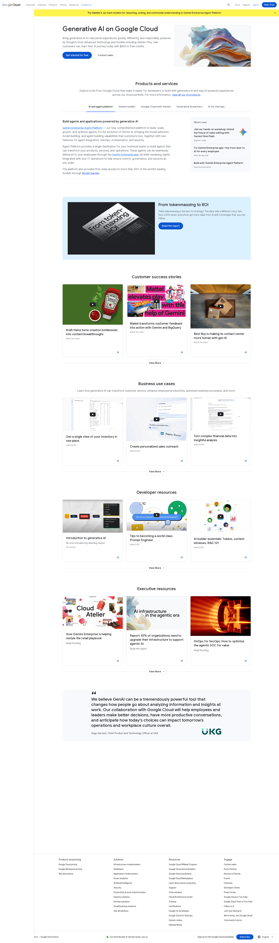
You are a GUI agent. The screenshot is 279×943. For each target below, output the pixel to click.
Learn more (156, 836)
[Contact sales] (105, 55)
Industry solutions (122, 897)
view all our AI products (186, 94)
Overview (30, 4)
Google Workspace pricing (70, 869)
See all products (66, 874)
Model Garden (90, 173)
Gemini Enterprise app (125, 154)
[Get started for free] (77, 55)
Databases (119, 869)
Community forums (233, 920)
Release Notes (175, 925)
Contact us (86, 4)
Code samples (175, 892)
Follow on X (229, 906)
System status (175, 920)
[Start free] (269, 4)
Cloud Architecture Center (181, 897)
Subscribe (219, 836)
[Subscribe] (244, 936)
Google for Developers (179, 911)
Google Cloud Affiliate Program (183, 864)
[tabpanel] (156, 149)
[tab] (100, 107)
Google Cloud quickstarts (180, 874)
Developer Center (232, 888)
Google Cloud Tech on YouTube (238, 901)
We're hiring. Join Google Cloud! (238, 915)
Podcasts (228, 883)
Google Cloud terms (50, 937)
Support (246, 4)
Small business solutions (125, 906)
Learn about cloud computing (182, 883)
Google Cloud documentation (182, 869)
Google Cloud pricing (68, 864)
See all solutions (121, 911)
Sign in (256, 4)
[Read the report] (170, 225)
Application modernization (126, 874)
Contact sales (230, 864)
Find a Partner (230, 869)
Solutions (42, 4)
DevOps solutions (121, 901)
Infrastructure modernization (127, 864)
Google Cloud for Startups (181, 915)
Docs (237, 4)
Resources (74, 4)
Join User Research (233, 911)
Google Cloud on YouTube (235, 897)
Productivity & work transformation (130, 892)
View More (155, 363)
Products (53, 4)
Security (117, 888)
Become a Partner (232, 874)
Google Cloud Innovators (94, 836)
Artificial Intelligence (123, 883)
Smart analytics (121, 878)
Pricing (63, 4)
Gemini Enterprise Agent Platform (82, 128)
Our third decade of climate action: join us (129, 937)
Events (227, 878)
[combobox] (266, 937)
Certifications (175, 906)
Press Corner (230, 892)
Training (172, 901)
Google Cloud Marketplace (181, 878)
